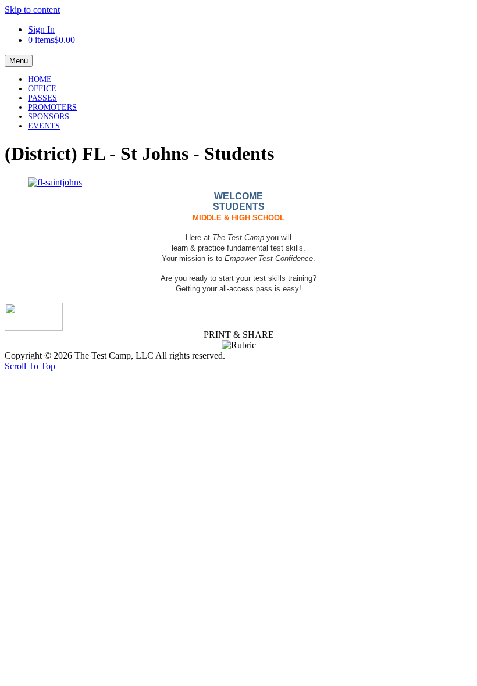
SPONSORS (48, 116)
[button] (30, 366)
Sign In (41, 29)
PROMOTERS (52, 107)
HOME (40, 79)
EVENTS (44, 126)
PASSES (42, 98)
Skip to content (32, 10)
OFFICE (42, 88)
